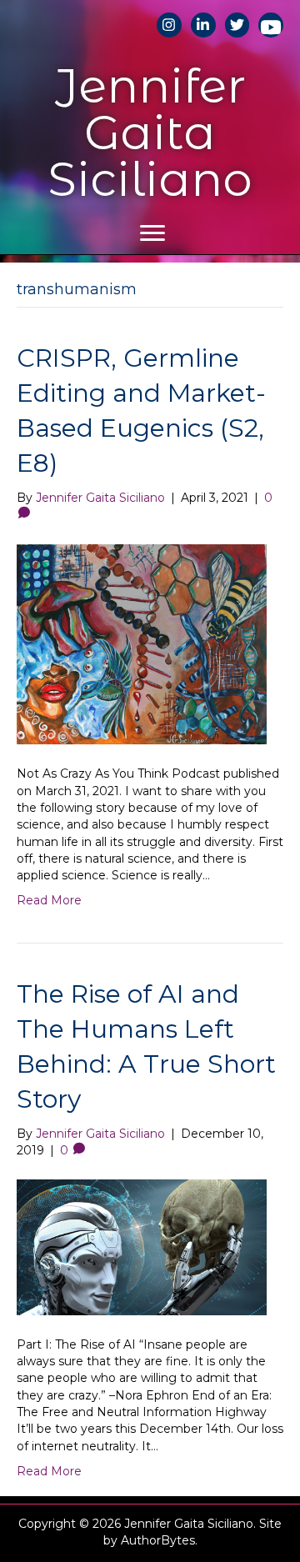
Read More (49, 900)
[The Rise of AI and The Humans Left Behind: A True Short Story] (142, 1246)
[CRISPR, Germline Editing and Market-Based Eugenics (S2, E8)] (142, 643)
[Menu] (152, 233)
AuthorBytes (158, 1540)
